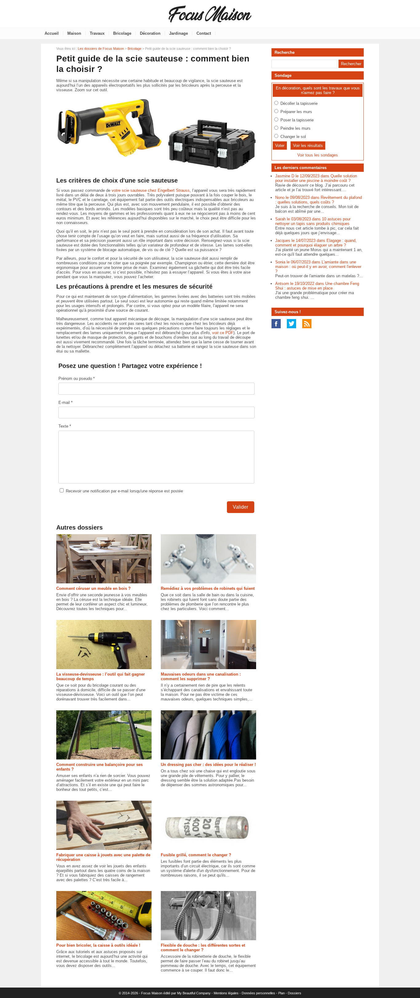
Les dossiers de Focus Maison (101, 48)
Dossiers (294, 993)
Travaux (97, 33)
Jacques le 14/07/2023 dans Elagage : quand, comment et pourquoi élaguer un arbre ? (316, 242)
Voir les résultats (308, 145)
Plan (281, 993)
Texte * (64, 426)
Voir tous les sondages (317, 155)
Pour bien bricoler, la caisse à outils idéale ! (98, 945)
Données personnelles (258, 993)
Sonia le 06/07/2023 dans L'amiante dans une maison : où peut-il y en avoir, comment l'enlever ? (318, 267)
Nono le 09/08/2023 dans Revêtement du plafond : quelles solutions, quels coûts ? (318, 199)
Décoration (150, 33)
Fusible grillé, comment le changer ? (196, 855)
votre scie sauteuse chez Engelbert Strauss (151, 190)
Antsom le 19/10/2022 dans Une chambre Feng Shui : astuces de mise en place (317, 285)
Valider (240, 507)
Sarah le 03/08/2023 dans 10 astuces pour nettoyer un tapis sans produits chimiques (313, 221)
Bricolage (122, 33)
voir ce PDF (222, 332)
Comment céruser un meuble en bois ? (93, 588)
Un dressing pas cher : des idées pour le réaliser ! (208, 764)
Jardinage (178, 33)
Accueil (52, 33)
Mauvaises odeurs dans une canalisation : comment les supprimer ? (201, 676)
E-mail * (65, 402)
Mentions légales (226, 993)
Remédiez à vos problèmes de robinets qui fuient (208, 588)
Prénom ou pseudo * (76, 378)
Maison (74, 33)
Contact (203, 33)
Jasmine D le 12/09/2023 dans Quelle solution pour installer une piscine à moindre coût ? (316, 178)
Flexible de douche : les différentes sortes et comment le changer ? (203, 947)
